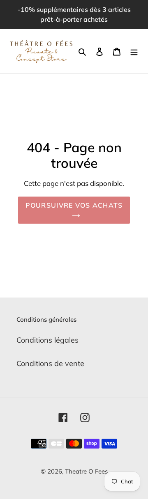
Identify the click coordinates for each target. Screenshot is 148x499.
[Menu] (134, 51)
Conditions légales (47, 340)
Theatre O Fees (86, 471)
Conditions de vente (50, 363)
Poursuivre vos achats (74, 205)
